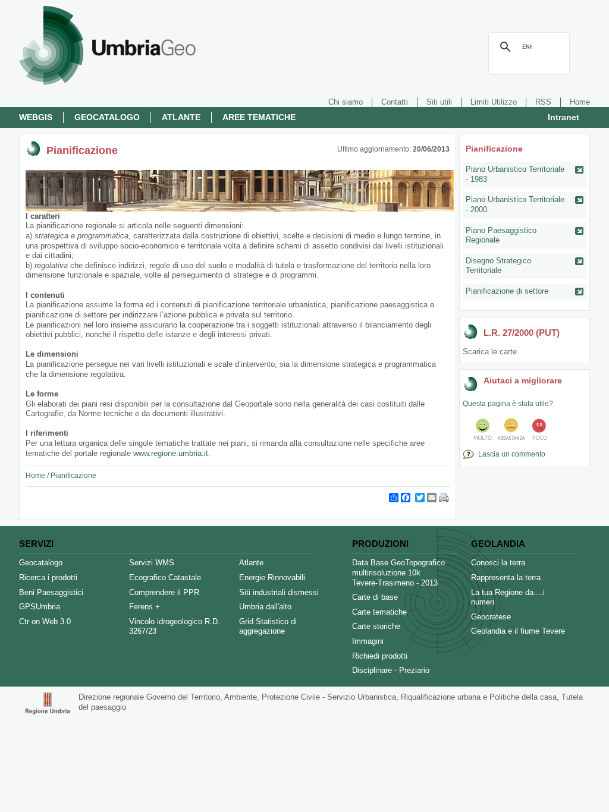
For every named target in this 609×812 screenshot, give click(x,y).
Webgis (35, 117)
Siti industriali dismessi (279, 592)
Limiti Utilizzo (493, 101)
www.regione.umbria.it (170, 453)
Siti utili (439, 101)
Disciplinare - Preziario (390, 670)
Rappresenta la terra (506, 577)
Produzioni (380, 544)
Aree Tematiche (259, 117)
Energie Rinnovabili (272, 577)
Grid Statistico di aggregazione (268, 626)
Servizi (36, 544)
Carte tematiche (379, 612)
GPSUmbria (39, 606)
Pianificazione (73, 475)
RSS (543, 101)
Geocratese (491, 616)
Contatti (394, 101)
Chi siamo (345, 101)
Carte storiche (376, 626)
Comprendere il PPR (164, 592)
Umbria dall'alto (265, 606)
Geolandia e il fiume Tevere (518, 631)
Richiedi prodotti (379, 656)
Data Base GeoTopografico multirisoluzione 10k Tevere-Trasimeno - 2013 (398, 572)
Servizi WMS (151, 562)
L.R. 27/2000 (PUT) (522, 333)
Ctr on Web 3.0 (45, 621)
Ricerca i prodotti (48, 577)
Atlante (181, 117)
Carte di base (375, 597)
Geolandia (498, 544)
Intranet (563, 117)
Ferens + (144, 606)
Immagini (368, 641)
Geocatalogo (107, 117)
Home (580, 101)
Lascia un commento (510, 454)
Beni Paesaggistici (51, 592)
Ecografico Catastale (165, 577)
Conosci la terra (498, 562)
